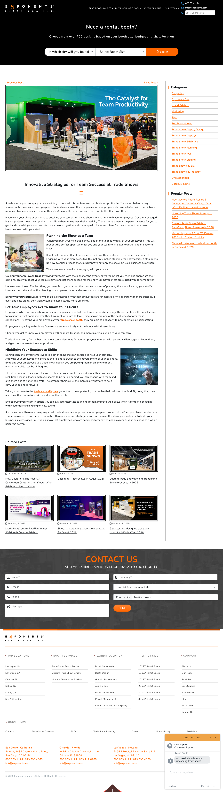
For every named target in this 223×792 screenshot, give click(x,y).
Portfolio (186, 679)
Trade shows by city (183, 166)
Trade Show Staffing (184, 160)
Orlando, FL (11, 679)
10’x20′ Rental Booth (149, 666)
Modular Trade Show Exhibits (67, 679)
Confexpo (10, 731)
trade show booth (72, 320)
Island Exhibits (180, 105)
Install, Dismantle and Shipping (111, 705)
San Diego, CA (12, 672)
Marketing (178, 111)
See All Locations (14, 699)
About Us (186, 666)
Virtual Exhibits (181, 184)
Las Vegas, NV (12, 666)
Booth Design (102, 672)
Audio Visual (101, 686)
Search (163, 52)
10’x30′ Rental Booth (149, 672)
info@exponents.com (196, 7)
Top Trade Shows (182, 123)
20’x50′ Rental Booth (149, 692)
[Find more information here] (192, 761)
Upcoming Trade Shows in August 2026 (81, 479)
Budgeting (178, 93)
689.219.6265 (88, 759)
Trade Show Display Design (188, 129)
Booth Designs (152, 8)
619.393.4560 (34, 759)
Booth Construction (105, 692)
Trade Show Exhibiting (185, 141)
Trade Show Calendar (43, 731)
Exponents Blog (181, 99)
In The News (188, 705)
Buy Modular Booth (127, 8)
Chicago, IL (10, 692)
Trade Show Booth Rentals (65, 666)
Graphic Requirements (106, 679)
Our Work (171, 8)
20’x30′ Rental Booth (149, 686)
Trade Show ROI (181, 153)
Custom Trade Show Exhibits (66, 672)
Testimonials (188, 692)
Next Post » (151, 82)
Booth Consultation (105, 666)
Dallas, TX (10, 686)
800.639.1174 (192, 3)
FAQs (73, 731)
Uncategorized (180, 178)
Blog (184, 699)
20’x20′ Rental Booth (149, 679)
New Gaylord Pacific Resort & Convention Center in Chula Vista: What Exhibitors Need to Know (28, 482)
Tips (174, 117)
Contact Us (187, 712)
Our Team (187, 672)
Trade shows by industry (186, 172)
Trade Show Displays (184, 135)
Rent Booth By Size (100, 8)
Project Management (105, 699)
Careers (136, 731)
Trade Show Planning (184, 147)
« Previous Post (14, 82)
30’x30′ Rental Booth (149, 699)
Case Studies (188, 686)
